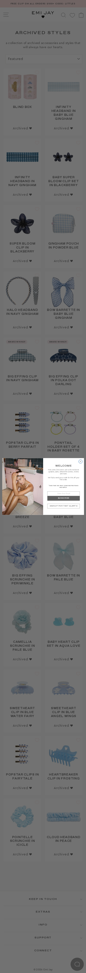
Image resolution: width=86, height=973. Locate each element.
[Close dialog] (80, 461)
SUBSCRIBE (63, 498)
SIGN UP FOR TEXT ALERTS (63, 506)
